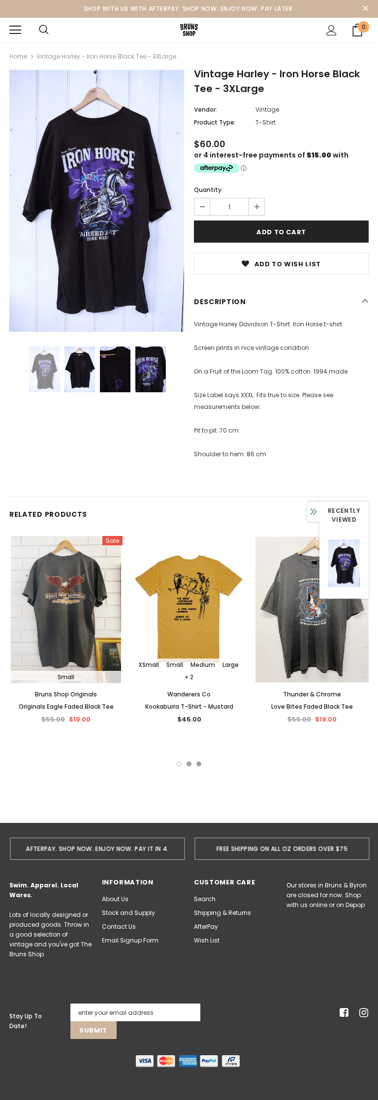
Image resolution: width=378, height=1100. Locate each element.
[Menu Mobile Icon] (15, 30)
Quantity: (208, 190)
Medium (202, 664)
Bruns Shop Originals (66, 694)
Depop (355, 905)
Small (66, 677)
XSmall (148, 664)
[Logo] (189, 29)
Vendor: (205, 109)
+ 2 (189, 677)
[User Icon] (331, 30)
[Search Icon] (44, 30)
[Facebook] (342, 1012)
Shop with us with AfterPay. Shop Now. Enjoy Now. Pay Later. (189, 8)
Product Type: (215, 122)
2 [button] (189, 763)
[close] (365, 9)
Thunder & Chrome (312, 694)
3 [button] (198, 763)
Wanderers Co (189, 694)
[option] (96, 201)
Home (18, 56)
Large (230, 664)
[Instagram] (362, 1012)
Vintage (267, 109)
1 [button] (179, 763)
